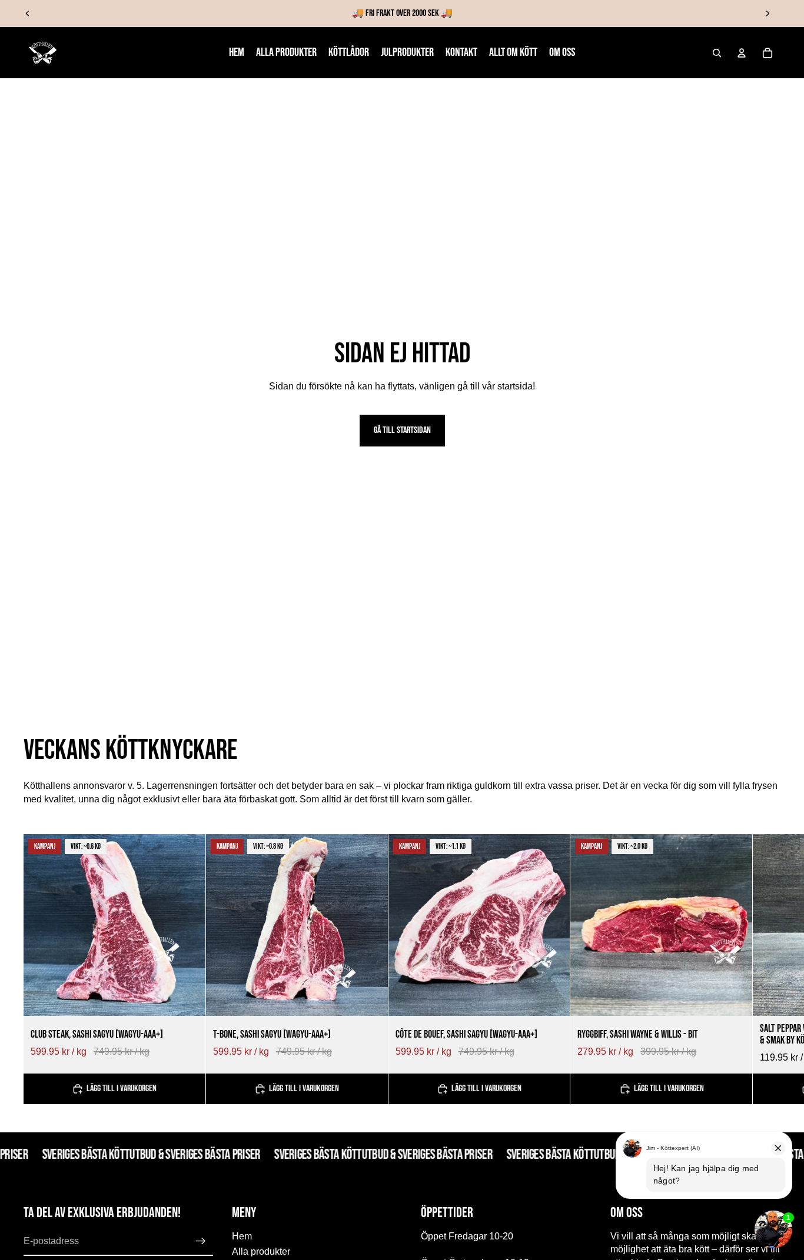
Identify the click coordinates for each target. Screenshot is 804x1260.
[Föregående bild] (28, 13)
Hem (242, 1236)
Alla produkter (261, 1251)
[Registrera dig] (200, 1241)
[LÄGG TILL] (187, 997)
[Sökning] (717, 53)
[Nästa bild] (767, 13)
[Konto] (742, 53)
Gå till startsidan (402, 430)
